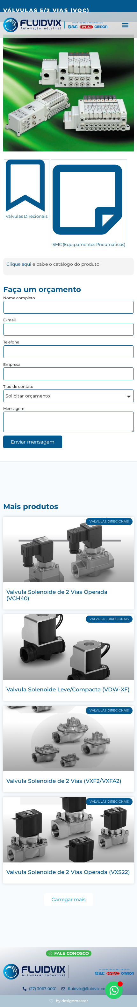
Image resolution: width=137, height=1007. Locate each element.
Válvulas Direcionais (26, 216)
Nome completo (19, 297)
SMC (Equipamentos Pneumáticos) (89, 244)
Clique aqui (18, 264)
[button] (125, 25)
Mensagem (14, 408)
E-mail (9, 320)
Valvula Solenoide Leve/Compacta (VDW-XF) (68, 689)
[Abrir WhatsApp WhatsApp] (114, 990)
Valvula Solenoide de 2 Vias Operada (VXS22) (68, 872)
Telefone (11, 342)
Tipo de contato (18, 386)
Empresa (11, 364)
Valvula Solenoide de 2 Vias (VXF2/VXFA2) (63, 781)
